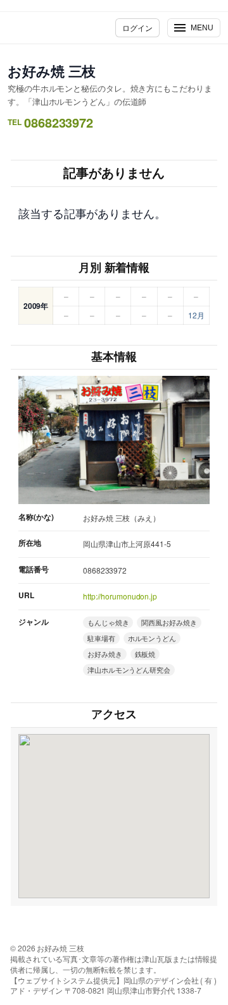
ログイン (137, 27)
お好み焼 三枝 (52, 71)
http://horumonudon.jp (120, 596)
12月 (196, 315)
